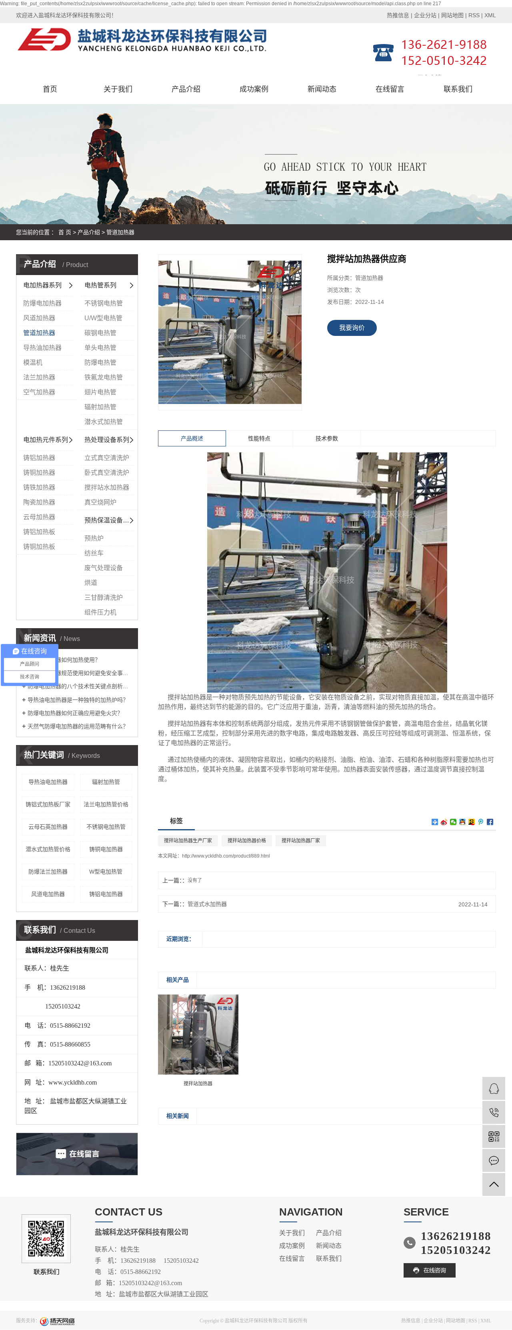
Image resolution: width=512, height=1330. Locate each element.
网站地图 (452, 15)
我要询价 (352, 327)
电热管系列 (100, 285)
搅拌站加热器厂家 (301, 841)
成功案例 (254, 89)
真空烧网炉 (100, 502)
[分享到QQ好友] (462, 822)
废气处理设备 (103, 568)
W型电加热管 (105, 871)
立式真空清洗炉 (106, 457)
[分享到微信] (453, 822)
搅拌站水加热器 (106, 487)
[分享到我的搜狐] (471, 822)
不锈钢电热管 (103, 303)
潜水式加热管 (103, 421)
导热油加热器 (42, 347)
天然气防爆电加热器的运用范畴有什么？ (78, 726)
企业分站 (425, 15)
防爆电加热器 (42, 303)
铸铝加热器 (39, 457)
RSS (474, 15)
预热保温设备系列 (110, 520)
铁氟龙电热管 (103, 377)
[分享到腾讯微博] (481, 822)
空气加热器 (39, 392)
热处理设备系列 (106, 439)
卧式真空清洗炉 (106, 472)
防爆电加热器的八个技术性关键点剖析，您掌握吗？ (80, 686)
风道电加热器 (48, 894)
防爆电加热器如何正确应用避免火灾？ (75, 713)
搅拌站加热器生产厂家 (188, 841)
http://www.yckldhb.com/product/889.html (226, 856)
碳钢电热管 (100, 332)
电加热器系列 (42, 285)
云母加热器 (39, 517)
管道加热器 (120, 232)
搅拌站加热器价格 (247, 841)
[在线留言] (493, 1160)
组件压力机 (100, 612)
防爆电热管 (100, 362)
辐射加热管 (100, 407)
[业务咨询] (493, 1088)
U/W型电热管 (103, 318)
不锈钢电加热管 (106, 827)
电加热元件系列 (45, 439)
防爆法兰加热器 (48, 871)
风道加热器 (39, 318)
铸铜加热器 (39, 472)
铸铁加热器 (39, 487)
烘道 (90, 582)
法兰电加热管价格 (106, 804)
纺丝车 (94, 553)
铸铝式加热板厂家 (48, 804)
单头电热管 (100, 347)
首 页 (64, 232)
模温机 (32, 362)
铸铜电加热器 (106, 849)
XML (490, 15)
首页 (50, 89)
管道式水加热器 (207, 904)
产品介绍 (186, 89)
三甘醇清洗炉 (103, 597)
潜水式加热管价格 (48, 849)
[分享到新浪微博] (444, 822)
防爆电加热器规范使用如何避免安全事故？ (80, 673)
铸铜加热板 (39, 546)
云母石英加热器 (48, 827)
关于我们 (118, 89)
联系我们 (458, 89)
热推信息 (398, 15)
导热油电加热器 (48, 782)
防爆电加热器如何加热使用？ (64, 660)
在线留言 (390, 89)
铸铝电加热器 (106, 894)
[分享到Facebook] (490, 822)
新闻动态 (322, 89)
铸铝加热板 (39, 531)
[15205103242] (493, 1112)
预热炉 (94, 538)
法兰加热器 (39, 377)
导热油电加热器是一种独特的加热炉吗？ (78, 700)
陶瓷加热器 (39, 502)
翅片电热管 (100, 392)
